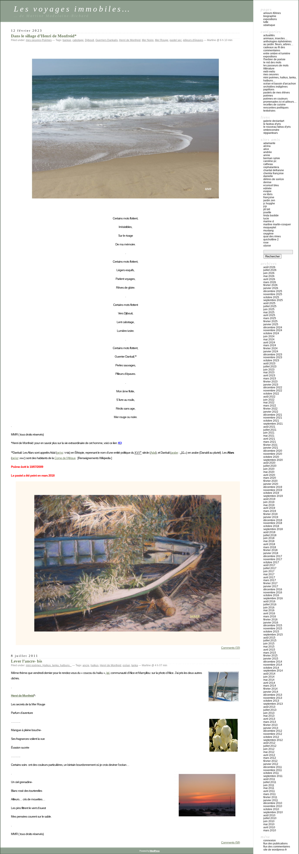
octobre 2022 (271, 393)
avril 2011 (269, 791)
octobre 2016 (271, 595)
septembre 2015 (273, 634)
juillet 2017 (269, 568)
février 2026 (270, 285)
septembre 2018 (273, 529)
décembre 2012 (272, 730)
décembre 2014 (272, 661)
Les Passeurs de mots (275, 65)
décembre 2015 (272, 625)
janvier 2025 (270, 324)
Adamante (269, 143)
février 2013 (270, 725)
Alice (266, 149)
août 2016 (269, 601)
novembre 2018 (272, 523)
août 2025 (269, 303)
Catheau (268, 164)
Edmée (267, 188)
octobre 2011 (271, 773)
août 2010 (269, 815)
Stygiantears (270, 132)
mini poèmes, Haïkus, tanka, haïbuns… (279, 79)
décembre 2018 (272, 520)
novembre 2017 (272, 559)
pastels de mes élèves (276, 92)
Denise (267, 182)
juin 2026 (268, 273)
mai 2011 (268, 788)
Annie (266, 155)
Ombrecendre (271, 129)
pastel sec (176, 40)
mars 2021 (269, 441)
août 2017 (269, 565)
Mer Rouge (161, 40)
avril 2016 (269, 613)
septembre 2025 (273, 300)
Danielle (268, 176)
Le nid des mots (272, 62)
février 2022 (270, 408)
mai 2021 (268, 435)
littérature (268, 68)
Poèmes (47, 40)
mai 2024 (268, 339)
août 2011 (269, 779)
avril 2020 (269, 475)
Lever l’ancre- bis (26, 661)
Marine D (268, 221)
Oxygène (268, 233)
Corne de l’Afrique (65, 458)
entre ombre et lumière (276, 53)
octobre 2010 (271, 809)
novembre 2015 (272, 628)
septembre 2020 (273, 459)
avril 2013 (269, 718)
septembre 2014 (273, 670)
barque (67, 40)
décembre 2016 (272, 589)
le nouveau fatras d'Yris (277, 126)
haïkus (94, 665)
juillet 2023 (269, 366)
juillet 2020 (269, 465)
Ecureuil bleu (271, 185)
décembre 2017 (272, 556)
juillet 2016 (269, 604)
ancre (86, 665)
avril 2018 (269, 544)
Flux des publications (275, 843)
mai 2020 (268, 471)
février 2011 (270, 797)
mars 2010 (269, 830)
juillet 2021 (269, 429)
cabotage (78, 40)
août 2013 (269, 706)
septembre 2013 (273, 703)
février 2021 (270, 444)
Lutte (265, 22)
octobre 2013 (271, 700)
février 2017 (270, 583)
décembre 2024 (272, 327)
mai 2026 (268, 276)
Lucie (266, 218)
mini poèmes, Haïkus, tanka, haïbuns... (49, 665)
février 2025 (270, 321)
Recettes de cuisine (274, 104)
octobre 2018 (271, 526)
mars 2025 (269, 318)
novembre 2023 (272, 357)
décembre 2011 (272, 767)
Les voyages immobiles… (72, 8)
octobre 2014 (271, 667)
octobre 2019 (271, 492)
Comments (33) (230, 647)
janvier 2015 (270, 658)
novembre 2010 (272, 806)
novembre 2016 (272, 592)
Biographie (269, 16)
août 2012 (269, 742)
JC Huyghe (269, 203)
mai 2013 (268, 715)
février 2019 (270, 514)
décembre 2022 (272, 387)
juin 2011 (268, 785)
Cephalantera (271, 167)
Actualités (269, 35)
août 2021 (269, 426)
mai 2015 (268, 646)
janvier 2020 (270, 484)
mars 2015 (269, 652)
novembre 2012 (272, 733)
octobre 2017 (271, 562)
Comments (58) (230, 842)
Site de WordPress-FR (275, 849)
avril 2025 (269, 315)
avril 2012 (269, 755)
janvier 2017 (270, 586)
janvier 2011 (270, 800)
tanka (134, 665)
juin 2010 (268, 821)
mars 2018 (269, 547)
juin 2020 (268, 468)
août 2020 (269, 462)
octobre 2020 (271, 456)
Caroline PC (269, 161)
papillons (268, 89)
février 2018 (270, 550)
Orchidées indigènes (275, 86)
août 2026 (269, 267)
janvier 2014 (270, 691)
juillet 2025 (269, 306)
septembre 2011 (273, 776)
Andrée (267, 152)
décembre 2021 (272, 414)
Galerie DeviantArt (273, 120)
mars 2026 (269, 282)
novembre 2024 (272, 330)
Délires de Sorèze (273, 179)
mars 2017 (269, 580)
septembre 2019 (273, 496)
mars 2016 (269, 616)
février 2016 (270, 619)
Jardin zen (269, 200)
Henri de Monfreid (130, 40)
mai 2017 (268, 574)
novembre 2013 (272, 697)
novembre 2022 (272, 390)
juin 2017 (268, 571)
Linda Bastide (271, 215)
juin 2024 (268, 336)
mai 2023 (268, 372)
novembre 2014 (272, 664)
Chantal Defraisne (273, 170)
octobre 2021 (271, 420)
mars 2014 (269, 685)
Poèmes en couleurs (275, 98)
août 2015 (269, 637)
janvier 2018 (270, 553)
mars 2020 (269, 477)
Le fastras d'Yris (272, 124)
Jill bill (266, 209)
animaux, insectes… (275, 38)
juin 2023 (268, 369)
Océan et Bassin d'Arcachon (279, 83)
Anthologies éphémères (277, 41)
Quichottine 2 (271, 239)
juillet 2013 (269, 709)
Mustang (268, 230)
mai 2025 (268, 312)
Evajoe (267, 191)
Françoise (268, 197)
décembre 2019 (272, 487)
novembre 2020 (272, 453)
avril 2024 (269, 342)
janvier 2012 (270, 764)
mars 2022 (269, 405)
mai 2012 (268, 752)
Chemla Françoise (273, 173)
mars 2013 (269, 721)
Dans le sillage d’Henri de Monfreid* (44, 36)
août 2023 (269, 363)
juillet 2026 (269, 270)
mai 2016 (268, 610)
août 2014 (269, 673)
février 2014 (270, 688)
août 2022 (269, 396)
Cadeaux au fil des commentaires (274, 49)
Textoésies (269, 110)
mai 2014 (268, 679)
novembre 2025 (272, 294)
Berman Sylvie (271, 158)
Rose (266, 242)
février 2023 (270, 381)
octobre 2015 (271, 631)
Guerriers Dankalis (106, 40)
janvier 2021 (270, 447)
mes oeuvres (33, 40)
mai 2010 (268, 824)
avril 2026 (269, 279)
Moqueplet (269, 227)
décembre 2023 (272, 354)
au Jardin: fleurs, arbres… (278, 44)
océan (126, 665)
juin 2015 (268, 643)
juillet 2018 (269, 535)
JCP (265, 206)
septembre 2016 (273, 598)
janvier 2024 (270, 351)
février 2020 (270, 480)
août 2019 (269, 499)
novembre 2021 (272, 417)
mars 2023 (269, 378)
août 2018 (269, 532)
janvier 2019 (270, 517)
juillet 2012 (269, 745)
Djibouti (89, 40)
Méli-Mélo (269, 71)
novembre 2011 (272, 770)
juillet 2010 (269, 818)
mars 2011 (269, 794)
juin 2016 (268, 607)
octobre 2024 (271, 333)
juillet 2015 (269, 640)
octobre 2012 (271, 737)
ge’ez (60, 452)
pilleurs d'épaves (193, 40)
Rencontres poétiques (275, 107)
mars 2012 (269, 757)
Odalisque (269, 25)
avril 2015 (269, 649)
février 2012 (270, 761)
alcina (267, 146)
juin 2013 (268, 713)
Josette (267, 212)
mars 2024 (269, 345)
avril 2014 (269, 682)
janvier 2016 (270, 622)
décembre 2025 (272, 291)
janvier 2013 (270, 728)
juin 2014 (268, 676)
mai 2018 (268, 541)
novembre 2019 (272, 490)
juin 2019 (268, 502)
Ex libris (268, 194)
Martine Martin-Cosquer (277, 224)
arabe (174, 452)
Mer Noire (148, 40)
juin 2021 (268, 432)
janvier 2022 (270, 411)
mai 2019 (268, 505)
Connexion (269, 840)
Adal (153, 452)
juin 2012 (268, 749)
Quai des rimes (272, 236)
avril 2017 (269, 577)
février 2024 (270, 348)
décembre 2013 (272, 694)
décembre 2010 (272, 803)
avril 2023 (269, 375)
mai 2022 (268, 402)
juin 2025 (268, 309)
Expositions (270, 19)
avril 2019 (269, 508)
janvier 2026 (270, 288)
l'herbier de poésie (274, 59)
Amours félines (272, 13)
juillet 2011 (269, 782)
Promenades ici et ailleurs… (280, 101)
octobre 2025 (271, 297)
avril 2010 (269, 827)
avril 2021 (269, 438)
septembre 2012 (273, 740)
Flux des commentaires (276, 846)
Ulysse (267, 245)
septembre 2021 (273, 423)
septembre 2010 (273, 812)
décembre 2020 (272, 450)
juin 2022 (268, 399)
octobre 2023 (271, 360)
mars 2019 (269, 511)
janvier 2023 (270, 384)
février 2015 (270, 655)
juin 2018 (268, 538)
